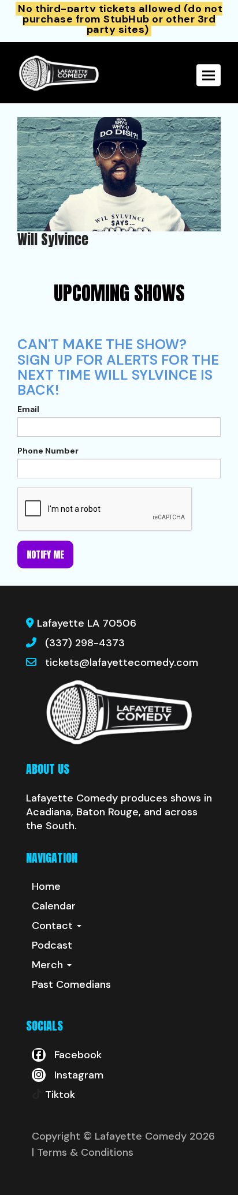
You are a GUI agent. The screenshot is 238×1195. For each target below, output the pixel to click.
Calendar (54, 906)
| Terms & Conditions (82, 1152)
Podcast (52, 945)
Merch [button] (49, 965)
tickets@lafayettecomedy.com (121, 662)
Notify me (45, 554)
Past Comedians (71, 984)
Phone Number (48, 450)
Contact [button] (54, 925)
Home (46, 886)
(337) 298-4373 (85, 643)
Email (28, 409)
